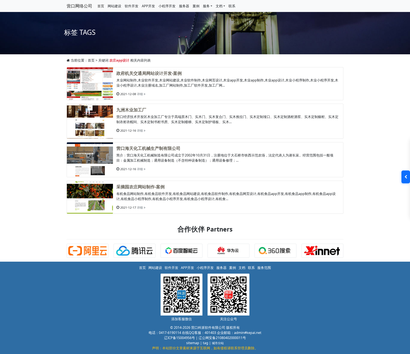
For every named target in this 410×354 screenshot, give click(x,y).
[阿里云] (89, 251)
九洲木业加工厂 (131, 110)
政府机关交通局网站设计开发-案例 (149, 73)
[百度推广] (183, 251)
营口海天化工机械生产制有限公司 (148, 148)
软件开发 (131, 6)
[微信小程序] (136, 251)
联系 (231, 6)
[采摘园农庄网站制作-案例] (90, 197)
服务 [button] (206, 6)
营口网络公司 (79, 6)
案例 (196, 6)
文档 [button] (219, 6)
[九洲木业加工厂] (90, 121)
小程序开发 (167, 6)
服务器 (184, 6)
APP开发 (148, 6)
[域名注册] (324, 251)
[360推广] (277, 251)
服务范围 (264, 267)
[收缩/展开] (405, 177)
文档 (242, 267)
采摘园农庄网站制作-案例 (140, 187)
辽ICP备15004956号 (179, 337)
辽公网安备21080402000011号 (222, 337)
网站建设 (114, 6)
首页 (100, 6)
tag (205, 343)
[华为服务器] (230, 251)
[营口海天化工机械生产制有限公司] (90, 159)
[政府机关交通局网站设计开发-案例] (90, 83)
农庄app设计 (119, 60)
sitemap (192, 343)
